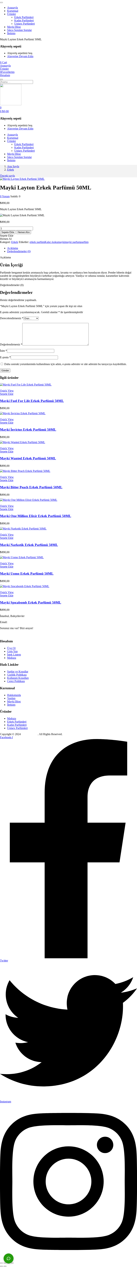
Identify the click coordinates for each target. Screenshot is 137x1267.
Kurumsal (12, 10)
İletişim (11, 33)
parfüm (84, 242)
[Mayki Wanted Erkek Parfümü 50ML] (22, 442)
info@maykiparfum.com (22, 622)
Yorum (5, 196)
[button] (3, 62)
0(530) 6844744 (9, 634)
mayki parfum (72, 242)
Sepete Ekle (7, 232)
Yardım (11, 698)
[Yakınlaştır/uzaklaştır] (1, 1263)
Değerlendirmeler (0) (19, 251)
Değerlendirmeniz (11, 344)
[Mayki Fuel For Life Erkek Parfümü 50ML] (26, 384)
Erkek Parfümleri (24, 17)
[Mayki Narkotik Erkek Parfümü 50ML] (23, 528)
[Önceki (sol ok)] (1, 1266)
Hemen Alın (24, 232)
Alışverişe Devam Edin (20, 56)
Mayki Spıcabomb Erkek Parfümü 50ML (30, 602)
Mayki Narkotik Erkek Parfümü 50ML (29, 545)
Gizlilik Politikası (17, 674)
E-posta (5, 357)
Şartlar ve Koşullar (17, 671)
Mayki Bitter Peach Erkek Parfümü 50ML (31, 487)
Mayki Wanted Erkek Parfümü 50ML (28, 458)
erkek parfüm (37, 242)
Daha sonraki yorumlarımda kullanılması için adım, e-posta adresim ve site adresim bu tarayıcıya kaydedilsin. (65, 364)
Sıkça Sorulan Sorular (19, 30)
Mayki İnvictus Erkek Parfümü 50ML (28, 429)
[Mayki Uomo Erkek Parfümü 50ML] (22, 557)
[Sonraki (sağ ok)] (5, 1266)
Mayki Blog (14, 26)
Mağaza (11, 657)
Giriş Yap (12, 651)
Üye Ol (11, 648)
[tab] (72, 248)
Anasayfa (12, 7)
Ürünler (11, 14)
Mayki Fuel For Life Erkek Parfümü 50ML (32, 401)
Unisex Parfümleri (24, 23)
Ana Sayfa (13, 166)
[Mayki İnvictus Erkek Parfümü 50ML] (22, 413)
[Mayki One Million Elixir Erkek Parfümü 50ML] (28, 499)
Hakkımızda (14, 695)
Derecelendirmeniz (11, 318)
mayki (61, 242)
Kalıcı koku (51, 242)
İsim (3, 350)
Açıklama (12, 248)
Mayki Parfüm (29, 734)
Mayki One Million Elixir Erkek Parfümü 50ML (35, 516)
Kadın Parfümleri (24, 20)
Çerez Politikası (16, 681)
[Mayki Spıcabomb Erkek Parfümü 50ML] (24, 586)
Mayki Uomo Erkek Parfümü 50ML (27, 573)
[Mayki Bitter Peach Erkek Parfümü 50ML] (25, 470)
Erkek (10, 169)
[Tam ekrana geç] (5, 1263)
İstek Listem (14, 654)
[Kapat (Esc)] (12, 1263)
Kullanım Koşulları (18, 677)
